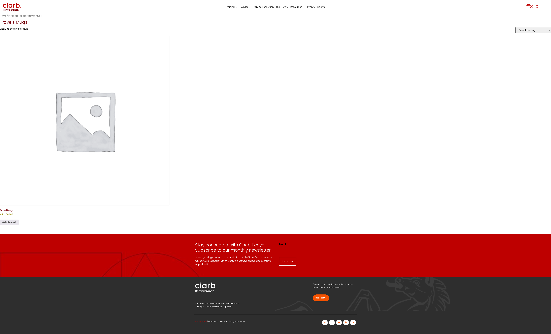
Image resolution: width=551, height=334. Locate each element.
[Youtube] (339, 322)
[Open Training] (236, 7)
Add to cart (9, 222)
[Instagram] (353, 322)
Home (3, 15)
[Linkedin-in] (346, 322)
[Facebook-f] (325, 322)
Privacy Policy (201, 321)
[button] (537, 7)
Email (283, 244)
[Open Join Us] (250, 7)
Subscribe (287, 261)
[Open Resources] (304, 7)
